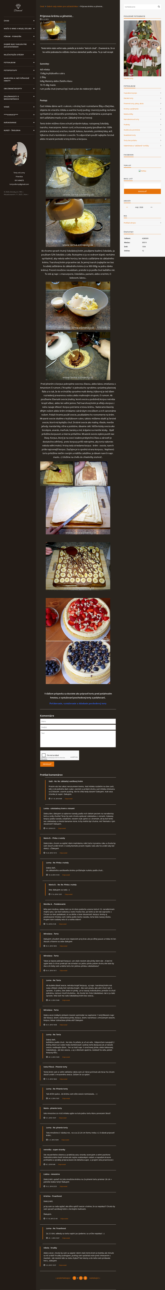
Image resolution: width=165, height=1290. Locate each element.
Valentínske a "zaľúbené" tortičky (136, 145)
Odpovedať (68, 799)
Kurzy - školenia (12, 130)
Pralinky (127, 124)
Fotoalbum (9, 62)
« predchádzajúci (63, 1278)
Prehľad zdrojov (130, 223)
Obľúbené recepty (13, 88)
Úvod (6, 21)
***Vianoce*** (11, 115)
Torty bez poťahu (130, 140)
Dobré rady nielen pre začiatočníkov (15, 45)
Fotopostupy (10, 70)
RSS (20, 192)
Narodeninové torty (131, 119)
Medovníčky (128, 114)
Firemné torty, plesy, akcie (133, 103)
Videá (6, 107)
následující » (94, 1278)
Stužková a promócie (132, 130)
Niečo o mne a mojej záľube (18, 28)
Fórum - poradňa (12, 36)
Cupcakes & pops (130, 93)
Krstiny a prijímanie (131, 109)
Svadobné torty (130, 135)
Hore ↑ (26, 194)
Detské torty (128, 78)
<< (127, 207)
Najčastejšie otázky (14, 54)
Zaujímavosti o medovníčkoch (11, 97)
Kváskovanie (10, 122)
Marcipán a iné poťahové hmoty (16, 79)
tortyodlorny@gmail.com (19, 184)
